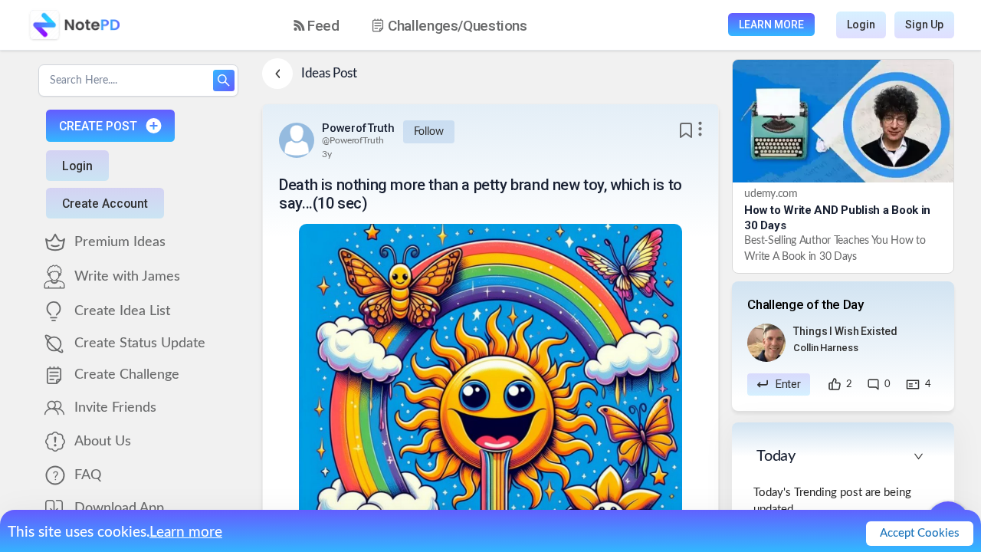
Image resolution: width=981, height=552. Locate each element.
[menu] (423, 25)
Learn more (185, 532)
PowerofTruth (358, 128)
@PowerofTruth (352, 140)
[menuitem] (316, 26)
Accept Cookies (920, 533)
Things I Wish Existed (845, 331)
